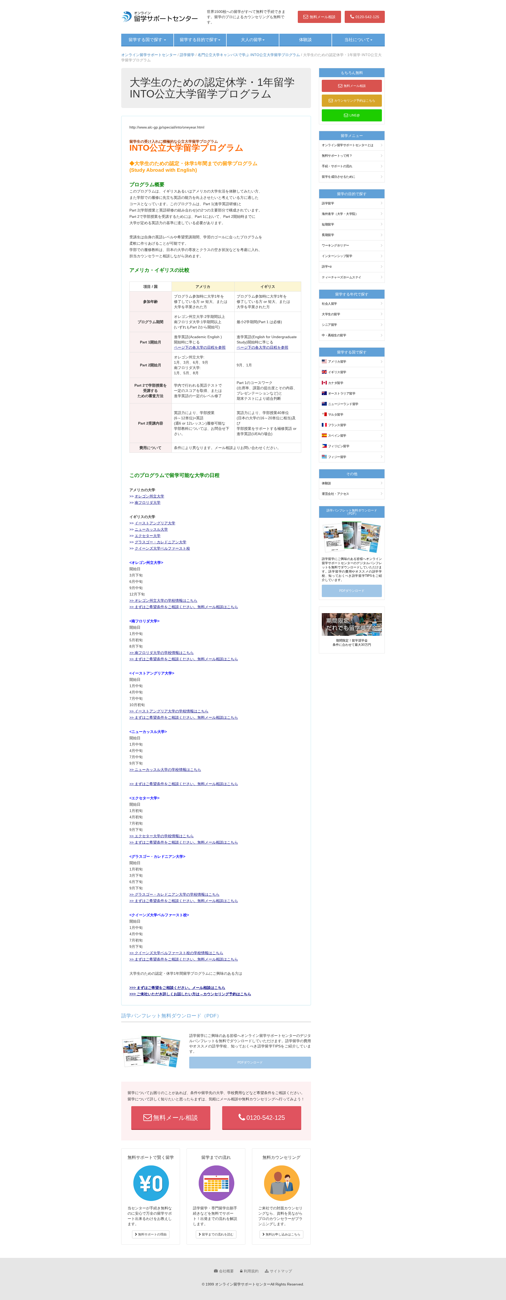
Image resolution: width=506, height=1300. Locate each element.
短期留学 (328, 224)
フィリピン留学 (338, 446)
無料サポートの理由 (152, 1234)
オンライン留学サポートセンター (149, 55)
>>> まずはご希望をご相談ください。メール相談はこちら (177, 988)
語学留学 (187, 55)
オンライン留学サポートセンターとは (347, 145)
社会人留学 (329, 304)
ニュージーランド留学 (343, 404)
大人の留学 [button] (251, 39)
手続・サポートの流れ (337, 166)
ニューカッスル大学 (151, 529)
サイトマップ (281, 1271)
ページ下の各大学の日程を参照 (200, 347)
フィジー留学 (337, 457)
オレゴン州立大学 (149, 496)
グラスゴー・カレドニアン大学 (160, 542)
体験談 (305, 39)
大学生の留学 (331, 314)
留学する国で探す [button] (146, 39)
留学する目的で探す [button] (199, 39)
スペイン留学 (337, 435)
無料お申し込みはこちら (282, 1234)
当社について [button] (357, 39)
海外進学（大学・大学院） (340, 214)
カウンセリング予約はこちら (354, 100)
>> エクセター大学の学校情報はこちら (161, 836)
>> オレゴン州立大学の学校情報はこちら (163, 600)
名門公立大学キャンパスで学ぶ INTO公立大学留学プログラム (249, 55)
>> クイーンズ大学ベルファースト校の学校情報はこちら (176, 953)
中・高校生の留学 (334, 335)
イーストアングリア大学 (155, 523)
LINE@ (354, 115)
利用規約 (251, 1271)
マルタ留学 (335, 414)
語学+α (326, 266)
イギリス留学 (337, 372)
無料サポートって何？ (337, 155)
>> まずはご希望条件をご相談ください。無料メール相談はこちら (183, 607)
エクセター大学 (147, 536)
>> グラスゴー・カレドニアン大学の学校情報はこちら (174, 894)
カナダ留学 (335, 383)
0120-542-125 (367, 17)
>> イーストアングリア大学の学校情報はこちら (168, 711)
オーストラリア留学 (342, 393)
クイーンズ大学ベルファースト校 (162, 548)
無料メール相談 (322, 17)
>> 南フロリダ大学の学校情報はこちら (161, 653)
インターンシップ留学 (337, 256)
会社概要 (226, 1271)
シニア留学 (329, 325)
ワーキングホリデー (335, 245)
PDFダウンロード (250, 1062)
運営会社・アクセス (335, 494)
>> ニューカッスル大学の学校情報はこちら (165, 769)
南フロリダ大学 (147, 502)
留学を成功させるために (338, 177)
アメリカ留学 (337, 361)
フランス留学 (337, 425)
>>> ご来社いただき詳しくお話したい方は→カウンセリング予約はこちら (190, 994)
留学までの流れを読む (217, 1234)
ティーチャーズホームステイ (341, 277)
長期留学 (328, 235)
